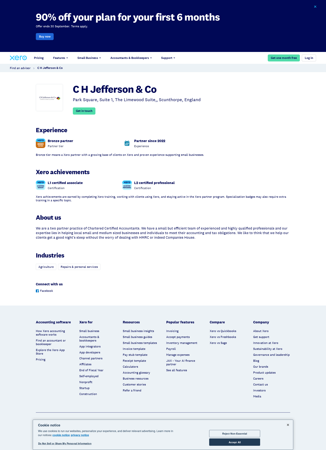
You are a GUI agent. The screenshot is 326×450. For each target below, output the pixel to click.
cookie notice (61, 435)
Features (59, 58)
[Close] (288, 425)
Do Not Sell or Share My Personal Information (65, 443)
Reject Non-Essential (234, 433)
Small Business (87, 58)
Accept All (235, 442)
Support (166, 58)
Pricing (39, 58)
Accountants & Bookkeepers (129, 58)
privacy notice (80, 435)
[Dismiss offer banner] (315, 6)
